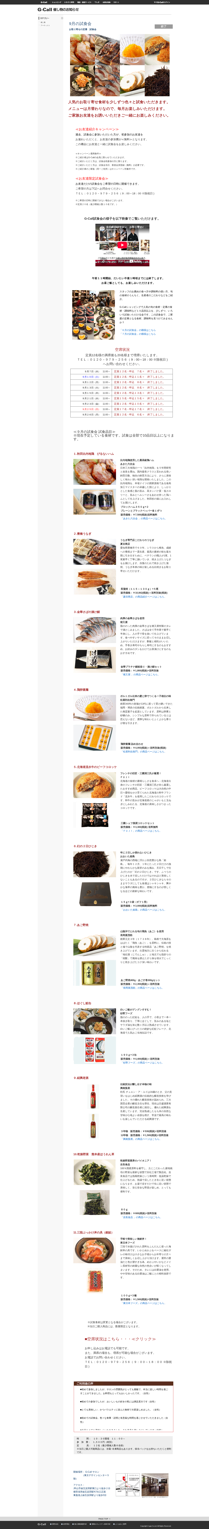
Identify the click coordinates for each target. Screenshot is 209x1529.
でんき (97, 2)
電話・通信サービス (84, 2)
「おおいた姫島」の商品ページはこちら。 (144, 909)
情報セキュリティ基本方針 (101, 1524)
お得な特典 (106, 2)
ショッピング (56, 2)
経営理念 (66, 1524)
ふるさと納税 (69, 2)
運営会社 (55, 1524)
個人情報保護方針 (80, 1524)
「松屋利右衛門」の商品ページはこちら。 (144, 751)
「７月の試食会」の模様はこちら (138, 334)
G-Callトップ (44, 2)
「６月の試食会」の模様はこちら (138, 330)
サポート (116, 2)
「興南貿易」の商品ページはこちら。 (141, 1139)
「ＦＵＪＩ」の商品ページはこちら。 (141, 831)
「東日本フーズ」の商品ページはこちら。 (144, 1303)
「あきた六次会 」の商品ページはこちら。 (144, 518)
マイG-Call (162, 2)
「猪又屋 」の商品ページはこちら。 (140, 674)
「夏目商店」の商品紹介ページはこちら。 (144, 596)
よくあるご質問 (120, 1524)
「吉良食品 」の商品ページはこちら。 (142, 1217)
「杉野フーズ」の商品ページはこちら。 (142, 1062)
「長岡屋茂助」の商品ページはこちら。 (142, 988)
